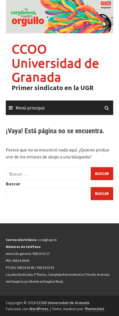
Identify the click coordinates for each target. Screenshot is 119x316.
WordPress (39, 308)
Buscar (13, 184)
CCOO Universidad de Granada (55, 63)
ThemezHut (94, 308)
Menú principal (30, 108)
